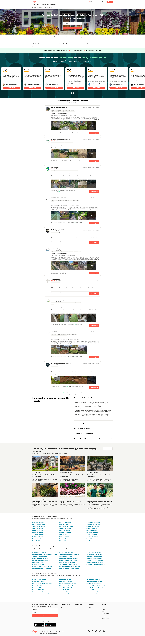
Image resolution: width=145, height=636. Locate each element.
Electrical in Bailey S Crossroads (39, 585)
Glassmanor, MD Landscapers (92, 526)
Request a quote (11, 87)
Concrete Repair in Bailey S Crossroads (67, 589)
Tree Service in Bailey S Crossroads (39, 556)
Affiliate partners (105, 618)
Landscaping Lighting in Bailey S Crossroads (41, 560)
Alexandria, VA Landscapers (38, 522)
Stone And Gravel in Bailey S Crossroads (94, 562)
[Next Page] (84, 392)
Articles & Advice (53, 4)
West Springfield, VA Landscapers (93, 522)
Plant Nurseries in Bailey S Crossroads (67, 562)
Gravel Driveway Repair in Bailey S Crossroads (96, 564)
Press (103, 611)
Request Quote (94, 133)
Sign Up (109, 1)
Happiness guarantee (106, 616)
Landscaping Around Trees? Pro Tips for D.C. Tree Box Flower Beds (44, 502)
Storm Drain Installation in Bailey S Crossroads (69, 568)
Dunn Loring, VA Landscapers (65, 532)
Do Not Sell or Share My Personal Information (55, 631)
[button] (55, 125)
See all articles (108, 448)
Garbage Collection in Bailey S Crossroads (68, 587)
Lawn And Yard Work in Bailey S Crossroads (41, 589)
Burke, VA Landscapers (91, 540)
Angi (33, 472)
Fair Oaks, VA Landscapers (91, 534)
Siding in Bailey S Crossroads (65, 579)
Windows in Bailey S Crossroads (65, 595)
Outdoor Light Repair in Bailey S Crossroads (68, 560)
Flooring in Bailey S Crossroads (38, 598)
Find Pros (72, 28)
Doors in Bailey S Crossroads (92, 595)
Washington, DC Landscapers (65, 528)
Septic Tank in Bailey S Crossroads (93, 583)
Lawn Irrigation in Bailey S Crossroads (40, 558)
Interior (34, 4)
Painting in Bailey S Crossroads (92, 598)
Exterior (38, 4)
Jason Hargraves (36, 499)
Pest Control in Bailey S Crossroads (39, 591)
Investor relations (105, 613)
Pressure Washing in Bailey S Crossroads (40, 593)
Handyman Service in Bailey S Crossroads (40, 595)
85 (81, 392)
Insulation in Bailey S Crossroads (93, 579)
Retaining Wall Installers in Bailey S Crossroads (42, 566)
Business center (78, 607)
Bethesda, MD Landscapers (65, 540)
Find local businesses (65, 605)
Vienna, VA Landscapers (64, 534)
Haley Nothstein (63, 472)
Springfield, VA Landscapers (38, 538)
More (48, 4)
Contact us (104, 615)
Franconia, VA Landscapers (65, 522)
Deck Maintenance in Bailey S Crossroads (94, 593)
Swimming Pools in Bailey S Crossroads (67, 598)
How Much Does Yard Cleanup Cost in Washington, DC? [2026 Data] (72, 475)
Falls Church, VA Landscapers (38, 524)
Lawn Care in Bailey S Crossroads (39, 552)
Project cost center (93, 607)
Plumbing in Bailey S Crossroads (39, 579)
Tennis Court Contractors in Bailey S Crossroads (69, 554)
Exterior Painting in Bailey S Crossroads (94, 591)
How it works (104, 605)
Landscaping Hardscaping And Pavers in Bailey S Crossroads (44, 554)
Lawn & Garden (43, 4)
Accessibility (43, 631)
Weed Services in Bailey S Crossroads (94, 556)
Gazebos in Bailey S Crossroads (65, 556)
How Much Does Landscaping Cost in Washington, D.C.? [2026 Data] (44, 475)
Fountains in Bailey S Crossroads (66, 552)
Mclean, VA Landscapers (64, 536)
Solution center (92, 605)
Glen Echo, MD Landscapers (92, 532)
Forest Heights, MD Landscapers (93, 524)
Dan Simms (62, 499)
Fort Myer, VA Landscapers (37, 532)
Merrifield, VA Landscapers (64, 530)
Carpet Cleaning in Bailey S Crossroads (67, 593)
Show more (97, 119)
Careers (103, 609)
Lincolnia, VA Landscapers (37, 530)
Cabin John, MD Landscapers (92, 536)
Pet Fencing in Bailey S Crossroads (93, 552)
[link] (4, 84)
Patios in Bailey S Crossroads (38, 564)
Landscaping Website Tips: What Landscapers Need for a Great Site (99, 502)
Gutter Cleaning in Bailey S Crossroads (94, 581)
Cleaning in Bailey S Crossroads (65, 581)
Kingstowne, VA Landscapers (65, 538)
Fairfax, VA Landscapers (64, 524)
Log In (103, 1)
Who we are (104, 607)
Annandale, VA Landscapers (38, 534)
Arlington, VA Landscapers (37, 528)
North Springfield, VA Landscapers (66, 526)
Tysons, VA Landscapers (91, 538)
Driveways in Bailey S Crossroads (66, 585)
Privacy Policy (47, 630)
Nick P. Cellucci (90, 499)
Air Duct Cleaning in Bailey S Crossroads (94, 587)
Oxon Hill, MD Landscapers (92, 528)
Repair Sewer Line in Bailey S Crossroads (94, 560)
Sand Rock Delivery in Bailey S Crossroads (68, 564)
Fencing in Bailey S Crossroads (38, 562)
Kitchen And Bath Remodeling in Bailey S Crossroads (43, 583)
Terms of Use (42, 630)
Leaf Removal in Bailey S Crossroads (94, 554)
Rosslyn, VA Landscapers (37, 536)
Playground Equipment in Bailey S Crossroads (41, 568)
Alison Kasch (89, 472)
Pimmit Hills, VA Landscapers (38, 540)
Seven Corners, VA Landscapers (38, 526)
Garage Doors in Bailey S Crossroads (66, 591)
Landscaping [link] (34, 7)
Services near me (64, 607)
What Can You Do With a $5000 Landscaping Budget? (70, 502)
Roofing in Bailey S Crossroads (38, 581)
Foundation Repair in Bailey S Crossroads (67, 583)
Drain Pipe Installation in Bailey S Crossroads (68, 558)
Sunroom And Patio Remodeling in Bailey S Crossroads (97, 585)
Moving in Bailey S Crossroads (38, 587)
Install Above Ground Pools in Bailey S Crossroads (69, 566)
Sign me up (45, 615)
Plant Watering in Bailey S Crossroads (94, 558)
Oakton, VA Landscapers (91, 530)
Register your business (79, 605)
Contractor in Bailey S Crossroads (93, 589)
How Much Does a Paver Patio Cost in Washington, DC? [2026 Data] (99, 475)
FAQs (90, 609)
